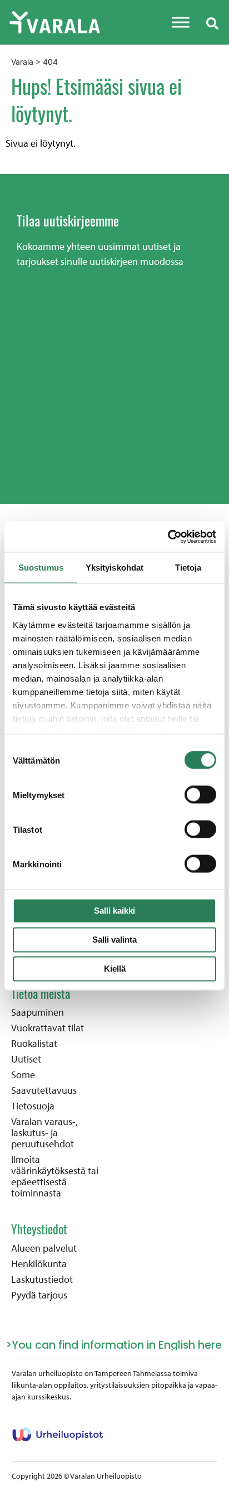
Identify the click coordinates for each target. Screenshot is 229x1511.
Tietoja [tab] (188, 567)
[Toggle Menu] (181, 22)
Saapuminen (37, 1012)
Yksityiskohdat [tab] (114, 567)
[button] (212, 22)
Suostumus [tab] (40, 567)
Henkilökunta (39, 1263)
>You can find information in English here (114, 1345)
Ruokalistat (34, 1043)
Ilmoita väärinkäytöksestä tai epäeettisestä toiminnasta (54, 1176)
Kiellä (115, 968)
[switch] (200, 795)
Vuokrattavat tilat (47, 1028)
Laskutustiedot (42, 1279)
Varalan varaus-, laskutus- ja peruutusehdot (44, 1133)
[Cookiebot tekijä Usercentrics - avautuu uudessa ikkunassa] (167, 536)
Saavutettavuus (44, 1090)
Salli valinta (114, 939)
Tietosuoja (32, 1106)
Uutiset (26, 1059)
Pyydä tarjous (39, 1295)
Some (23, 1074)
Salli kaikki (114, 910)
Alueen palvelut (44, 1248)
